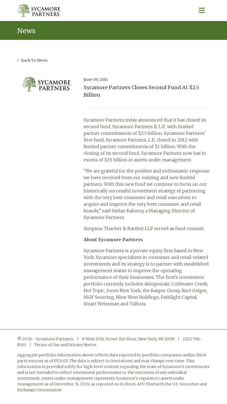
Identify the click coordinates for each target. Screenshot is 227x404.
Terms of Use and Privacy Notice (65, 344)
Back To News (34, 60)
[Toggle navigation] (202, 10)
